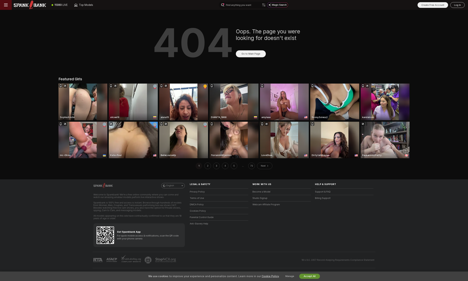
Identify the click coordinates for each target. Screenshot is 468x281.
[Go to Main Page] (30, 5)
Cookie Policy (270, 276)
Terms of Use (197, 198)
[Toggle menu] (6, 5)
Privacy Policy (197, 191)
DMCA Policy (197, 204)
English (170, 185)
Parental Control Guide (202, 217)
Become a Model (261, 191)
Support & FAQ (323, 191)
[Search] (263, 4)
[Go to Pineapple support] (148, 260)
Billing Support (323, 198)
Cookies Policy (198, 211)
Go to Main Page (250, 53)
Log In (457, 5)
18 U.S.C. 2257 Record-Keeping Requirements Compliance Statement (337, 260)
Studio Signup (259, 198)
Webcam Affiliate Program (266, 204)
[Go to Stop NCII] (166, 260)
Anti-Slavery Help (199, 223)
